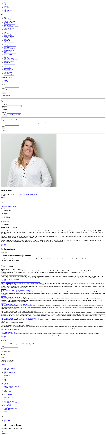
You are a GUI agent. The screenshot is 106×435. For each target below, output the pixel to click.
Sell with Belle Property (9, 36)
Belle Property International (10, 404)
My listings (13, 206)
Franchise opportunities (9, 372)
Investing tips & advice (9, 64)
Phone (2, 348)
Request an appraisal (9, 37)
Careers (5, 371)
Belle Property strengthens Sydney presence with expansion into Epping (18, 311)
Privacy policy (7, 420)
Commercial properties (9, 54)
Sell (5, 4)
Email (3, 88)
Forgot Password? (6, 95)
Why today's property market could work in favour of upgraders (16, 290)
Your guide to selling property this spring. (11, 269)
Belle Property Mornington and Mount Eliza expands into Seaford (17, 304)
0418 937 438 (4, 195)
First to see (6, 7)
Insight (5, 395)
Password (4, 90)
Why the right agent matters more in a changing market (14, 275)
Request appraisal (8, 9)
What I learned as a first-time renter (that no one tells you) (15, 297)
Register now (4, 433)
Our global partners (8, 69)
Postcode (4, 112)
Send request (4, 262)
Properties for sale (8, 22)
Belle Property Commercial (10, 402)
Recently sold (7, 39)
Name (2, 346)
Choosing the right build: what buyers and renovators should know (17, 325)
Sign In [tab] (5, 80)
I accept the (12, 114)
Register (3, 364)
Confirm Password (6, 111)
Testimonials (7, 40)
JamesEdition (7, 409)
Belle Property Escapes (9, 401)
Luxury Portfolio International (11, 408)
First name (4, 104)
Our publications (8, 72)
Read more (3, 244)
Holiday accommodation (10, 53)
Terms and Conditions (15, 114)
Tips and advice (7, 70)
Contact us (6, 373)
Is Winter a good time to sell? (8, 332)
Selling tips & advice (9, 42)
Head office (6, 369)
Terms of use (7, 422)
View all (3, 337)
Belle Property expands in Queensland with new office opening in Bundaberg (20, 318)
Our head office (7, 68)
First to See (6, 384)
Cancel (3, 130)
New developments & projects (11, 26)
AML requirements (8, 397)
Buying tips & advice (9, 28)
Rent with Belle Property (10, 46)
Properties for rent (8, 47)
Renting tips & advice (9, 50)
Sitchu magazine (8, 394)
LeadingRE (6, 406)
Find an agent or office (9, 58)
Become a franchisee (9, 75)
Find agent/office (8, 10)
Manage (6, 6)
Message (3, 354)
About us (6, 11)
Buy (5, 2)
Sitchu (5, 411)
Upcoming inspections (9, 24)
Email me (3, 197)
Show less (3, 245)
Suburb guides (7, 29)
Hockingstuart (7, 405)
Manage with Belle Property (11, 59)
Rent (5, 3)
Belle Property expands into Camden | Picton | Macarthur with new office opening (21, 282)
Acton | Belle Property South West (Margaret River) (24, 194)
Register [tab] (6, 81)
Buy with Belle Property (10, 21)
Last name (4, 106)
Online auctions (7, 25)
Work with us (7, 73)
